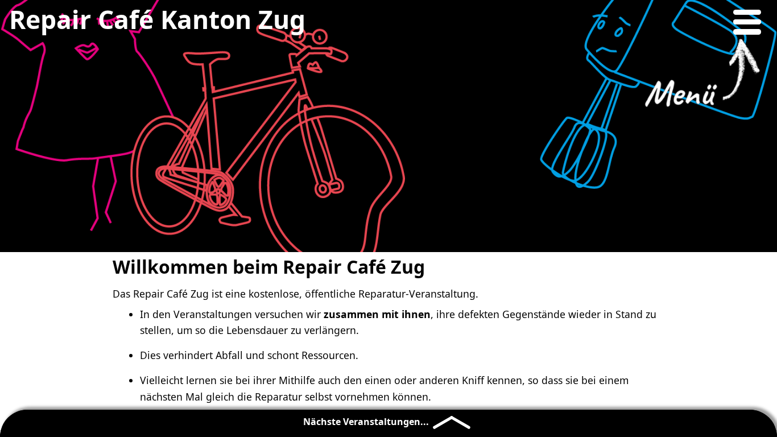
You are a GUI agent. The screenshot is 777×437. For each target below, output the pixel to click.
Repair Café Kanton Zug (157, 19)
